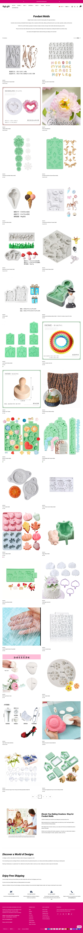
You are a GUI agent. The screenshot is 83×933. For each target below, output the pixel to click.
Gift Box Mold (5, 316)
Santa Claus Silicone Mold (7, 602)
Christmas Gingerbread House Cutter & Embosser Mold (52, 789)
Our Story (31, 915)
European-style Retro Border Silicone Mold (50, 175)
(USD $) (62, 6)
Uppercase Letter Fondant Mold (48, 81)
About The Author (32, 924)
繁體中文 (67, 6)
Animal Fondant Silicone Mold (47, 269)
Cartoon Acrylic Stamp (46, 649)
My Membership (15, 7)
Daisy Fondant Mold (46, 695)
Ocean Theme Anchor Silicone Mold (48, 506)
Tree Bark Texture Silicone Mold (48, 411)
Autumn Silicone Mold (6, 553)
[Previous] (33, 796)
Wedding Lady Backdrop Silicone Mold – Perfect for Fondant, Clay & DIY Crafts (57, 316)
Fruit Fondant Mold (6, 506)
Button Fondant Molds (6, 458)
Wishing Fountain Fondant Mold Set (49, 742)
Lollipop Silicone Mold (6, 128)
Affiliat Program (32, 922)
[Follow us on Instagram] (63, 914)
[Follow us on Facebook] (58, 914)
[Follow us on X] (60, 914)
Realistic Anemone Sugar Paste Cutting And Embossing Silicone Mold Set (16, 789)
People (30, 913)
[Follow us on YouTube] (68, 914)
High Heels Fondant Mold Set (7, 742)
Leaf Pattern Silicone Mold (7, 363)
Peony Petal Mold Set (46, 128)
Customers (31, 916)
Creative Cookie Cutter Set (47, 363)
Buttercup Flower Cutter (6, 695)
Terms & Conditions (46, 918)
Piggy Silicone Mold (45, 553)
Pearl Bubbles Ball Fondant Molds (48, 458)
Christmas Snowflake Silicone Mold (9, 175)
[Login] (77, 6)
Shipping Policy (45, 913)
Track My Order (45, 915)
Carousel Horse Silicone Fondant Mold (49, 222)
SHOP (24, 5)
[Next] (50, 796)
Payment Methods (45, 916)
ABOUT (36, 5)
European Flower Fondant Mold (8, 81)
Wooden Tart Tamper (6, 411)
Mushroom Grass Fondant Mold (8, 269)
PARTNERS (30, 5)
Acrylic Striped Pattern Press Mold (8, 649)
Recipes (42, 5)
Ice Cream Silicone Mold (6, 222)
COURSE (19, 5)
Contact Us (31, 918)
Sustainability (31, 920)
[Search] (74, 6)
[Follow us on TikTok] (71, 914)
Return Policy (44, 909)
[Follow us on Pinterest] (66, 914)
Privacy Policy (45, 911)
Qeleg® (3, 80)
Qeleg (43, 741)
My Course (48, 5)
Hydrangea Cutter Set (46, 602)
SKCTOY (13, 5)
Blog (30, 909)
